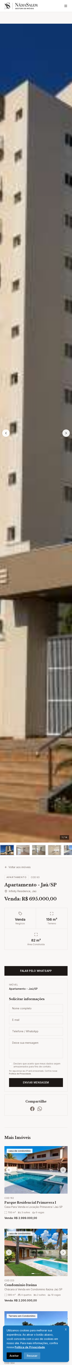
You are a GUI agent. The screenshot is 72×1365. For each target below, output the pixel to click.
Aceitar (14, 1355)
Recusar (32, 1355)
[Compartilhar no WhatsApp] (39, 1109)
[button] (7, 850)
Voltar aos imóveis (19, 867)
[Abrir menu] (66, 6)
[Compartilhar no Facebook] (32, 1109)
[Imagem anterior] (6, 433)
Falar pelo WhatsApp (36, 970)
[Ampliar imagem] (36, 433)
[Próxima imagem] (66, 433)
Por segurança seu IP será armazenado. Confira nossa (33, 1072)
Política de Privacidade (30, 1347)
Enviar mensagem (36, 1082)
